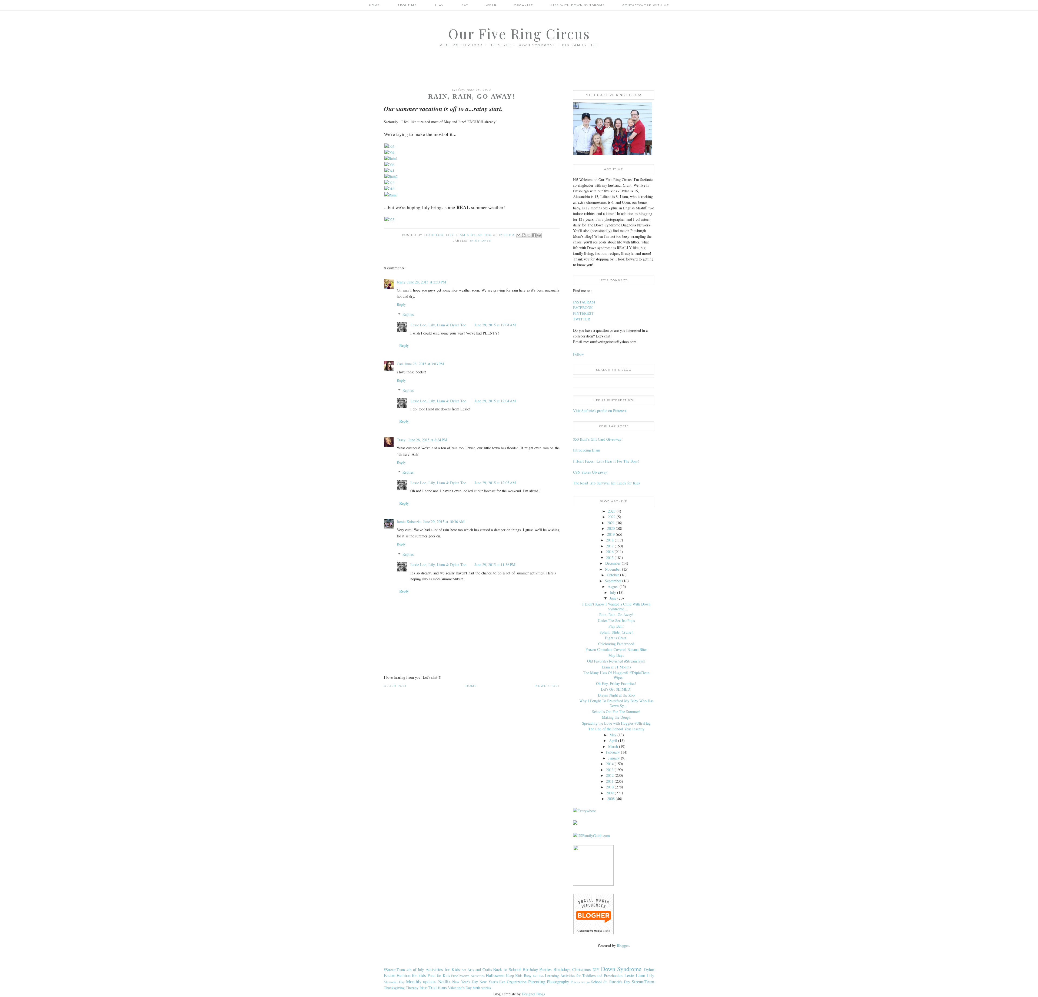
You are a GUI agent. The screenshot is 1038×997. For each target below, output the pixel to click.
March (613, 746)
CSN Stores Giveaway (590, 472)
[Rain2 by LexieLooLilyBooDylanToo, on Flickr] (391, 176)
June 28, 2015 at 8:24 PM (427, 439)
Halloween (495, 975)
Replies (408, 314)
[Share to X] (528, 235)
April (613, 740)
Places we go (580, 982)
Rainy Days (480, 240)
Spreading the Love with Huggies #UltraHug (616, 723)
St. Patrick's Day (616, 981)
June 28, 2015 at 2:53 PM (426, 282)
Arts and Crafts (479, 969)
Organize (523, 5)
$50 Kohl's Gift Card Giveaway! (598, 439)
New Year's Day (465, 981)
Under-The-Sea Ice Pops (616, 620)
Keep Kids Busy (518, 975)
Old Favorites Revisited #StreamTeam (616, 661)
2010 (610, 786)
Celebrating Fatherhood (616, 643)
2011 (610, 781)
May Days (616, 655)
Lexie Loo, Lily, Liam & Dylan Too (438, 324)
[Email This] (518, 235)
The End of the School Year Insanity (616, 728)
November (613, 569)
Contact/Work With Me (646, 5)
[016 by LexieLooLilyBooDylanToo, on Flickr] (389, 188)
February (613, 752)
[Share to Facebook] (534, 235)
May (613, 734)
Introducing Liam (586, 450)
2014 (610, 763)
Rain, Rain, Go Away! (616, 614)
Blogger (623, 945)
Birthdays (562, 969)
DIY (596, 969)
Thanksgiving (394, 987)
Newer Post (547, 686)
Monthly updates (421, 981)
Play (439, 5)
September (613, 580)
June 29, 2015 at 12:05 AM (495, 482)
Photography (558, 981)
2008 (611, 798)
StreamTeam (643, 981)
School (596, 981)
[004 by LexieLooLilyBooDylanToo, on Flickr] (389, 152)
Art (463, 970)
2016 (610, 551)
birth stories (482, 987)
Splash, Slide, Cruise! (616, 632)
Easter (389, 975)
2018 (610, 540)
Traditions (437, 987)
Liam (640, 975)
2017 (610, 545)
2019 (611, 534)
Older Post (395, 686)
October (613, 574)
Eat (464, 5)
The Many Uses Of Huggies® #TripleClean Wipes (616, 675)
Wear (491, 5)
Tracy (402, 439)
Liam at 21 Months (616, 667)
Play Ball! (616, 626)
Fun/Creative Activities (467, 975)
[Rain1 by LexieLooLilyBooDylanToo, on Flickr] (391, 158)
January (614, 758)
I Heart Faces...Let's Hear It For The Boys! (606, 461)
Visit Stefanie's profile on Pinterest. (600, 410)
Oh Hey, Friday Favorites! (616, 683)
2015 (610, 557)
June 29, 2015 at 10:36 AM (443, 521)
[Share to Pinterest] (539, 235)
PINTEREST (583, 313)
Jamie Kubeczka (409, 521)
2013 (610, 769)
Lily (650, 975)
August (613, 586)
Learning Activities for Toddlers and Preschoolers (584, 975)
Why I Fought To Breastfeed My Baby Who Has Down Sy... (616, 703)
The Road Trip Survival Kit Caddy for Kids (606, 483)
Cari (400, 363)
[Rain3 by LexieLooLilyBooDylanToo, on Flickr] (391, 195)
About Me (407, 5)
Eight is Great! (616, 637)
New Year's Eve (492, 981)
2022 (612, 516)
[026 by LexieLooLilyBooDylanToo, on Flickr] (389, 146)
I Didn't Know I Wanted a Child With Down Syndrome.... (616, 606)
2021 (611, 522)
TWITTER (581, 319)
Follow (578, 354)
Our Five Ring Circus (519, 34)
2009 (610, 792)
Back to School (507, 969)
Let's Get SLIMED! (616, 689)
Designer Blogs (533, 993)
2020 (611, 528)
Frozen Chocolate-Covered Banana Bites (616, 649)
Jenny (401, 282)
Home (374, 5)
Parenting (536, 981)
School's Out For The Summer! (616, 711)
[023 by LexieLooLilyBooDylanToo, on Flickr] (389, 182)
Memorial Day (394, 982)
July (613, 592)
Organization (517, 981)
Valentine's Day (460, 987)
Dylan (649, 969)
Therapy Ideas (416, 987)
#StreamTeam (394, 969)
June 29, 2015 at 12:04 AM (495, 324)
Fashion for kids (411, 975)
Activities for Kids (442, 969)
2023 (612, 511)
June (613, 598)
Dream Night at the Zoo (616, 695)
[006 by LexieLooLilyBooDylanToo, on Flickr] (389, 164)
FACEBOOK (583, 307)
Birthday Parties (537, 969)
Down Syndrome (621, 969)
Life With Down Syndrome (578, 5)
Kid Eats (538, 976)
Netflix (444, 981)
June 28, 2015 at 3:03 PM (424, 363)
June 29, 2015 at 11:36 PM (494, 564)
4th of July (415, 969)
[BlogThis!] (523, 235)
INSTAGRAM (584, 302)
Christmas (581, 969)
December (613, 563)
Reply (401, 304)
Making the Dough (616, 717)
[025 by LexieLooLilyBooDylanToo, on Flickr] (389, 219)
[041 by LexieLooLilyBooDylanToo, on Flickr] (389, 170)
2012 (610, 775)
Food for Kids (439, 975)
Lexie (629, 975)
